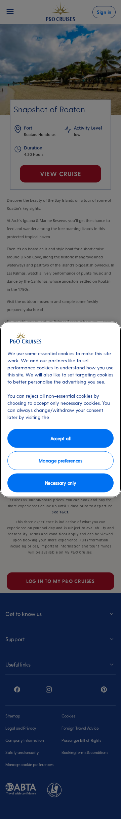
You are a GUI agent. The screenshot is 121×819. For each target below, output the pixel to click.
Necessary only (60, 482)
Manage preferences (60, 460)
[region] (60, 410)
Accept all (60, 438)
